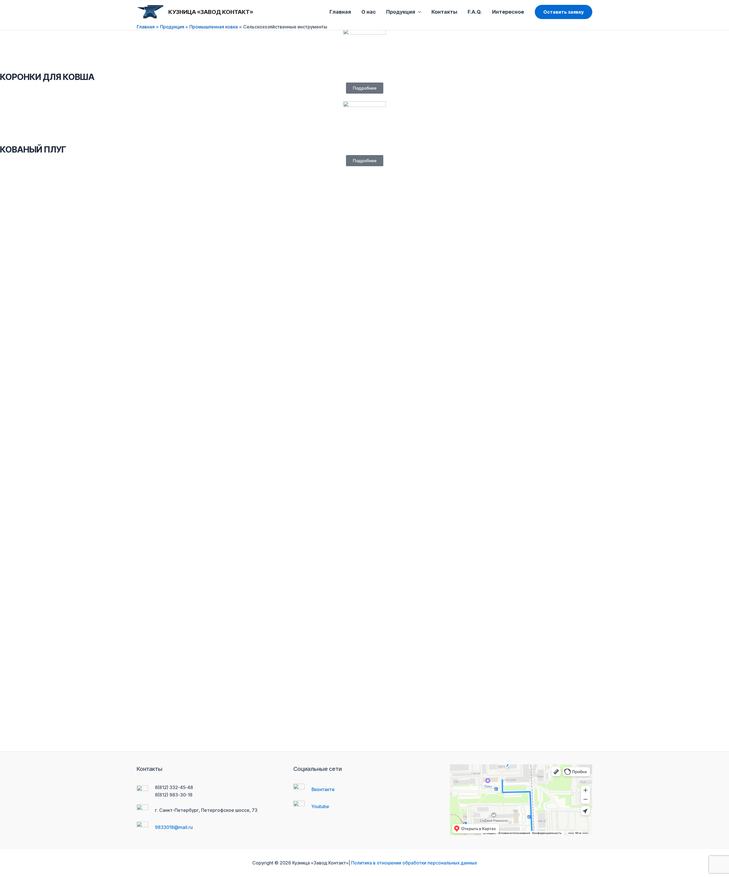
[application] (418, 12)
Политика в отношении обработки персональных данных (414, 863)
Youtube (320, 806)
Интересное (508, 12)
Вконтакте (323, 789)
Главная (340, 12)
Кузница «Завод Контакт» (210, 12)
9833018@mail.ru (174, 827)
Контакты (444, 12)
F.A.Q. (475, 12)
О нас (368, 12)
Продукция (400, 12)
